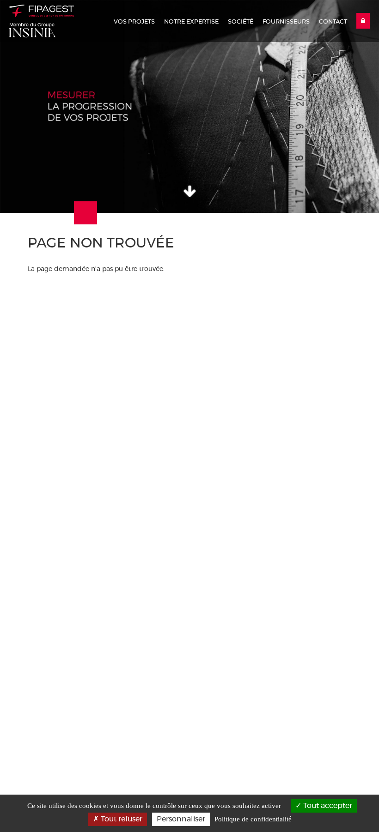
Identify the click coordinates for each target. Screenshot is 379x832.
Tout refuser (120, 819)
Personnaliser (181, 819)
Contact (333, 22)
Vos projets (134, 22)
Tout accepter (326, 805)
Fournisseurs (286, 22)
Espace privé (363, 21)
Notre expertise (191, 22)
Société (240, 22)
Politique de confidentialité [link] (253, 819)
